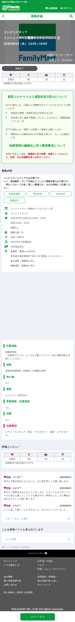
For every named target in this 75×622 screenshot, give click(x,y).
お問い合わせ (10, 584)
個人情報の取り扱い (48, 580)
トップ (7, 547)
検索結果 (16, 547)
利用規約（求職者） (48, 576)
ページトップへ (36, 553)
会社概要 (8, 576)
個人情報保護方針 (12, 580)
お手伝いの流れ (45, 561)
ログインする (37, 616)
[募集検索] (71, 16)
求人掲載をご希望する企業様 (18, 592)
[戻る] (3, 16)
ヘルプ (41, 565)
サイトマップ (44, 584)
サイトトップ (10, 561)
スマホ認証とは (11, 565)
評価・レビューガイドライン (52, 569)
